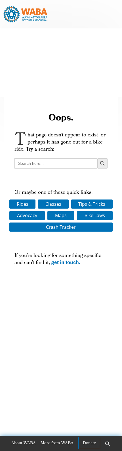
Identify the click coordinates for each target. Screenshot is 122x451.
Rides (22, 204)
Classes (53, 204)
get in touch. (65, 263)
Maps (61, 215)
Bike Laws (95, 215)
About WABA (23, 443)
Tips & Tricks (91, 204)
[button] (108, 445)
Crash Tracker (61, 227)
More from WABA (57, 443)
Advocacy (27, 215)
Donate (89, 443)
